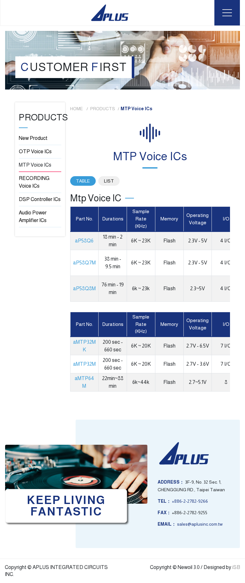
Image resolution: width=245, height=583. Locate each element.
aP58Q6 (84, 240)
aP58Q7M (84, 262)
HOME (77, 108)
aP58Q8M (84, 288)
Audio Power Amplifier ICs (33, 216)
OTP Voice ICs (35, 151)
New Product (33, 138)
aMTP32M (84, 364)
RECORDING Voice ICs (34, 182)
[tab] (83, 181)
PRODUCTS (102, 108)
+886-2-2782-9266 (190, 501)
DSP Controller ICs (40, 199)
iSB (236, 567)
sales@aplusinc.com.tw (200, 524)
